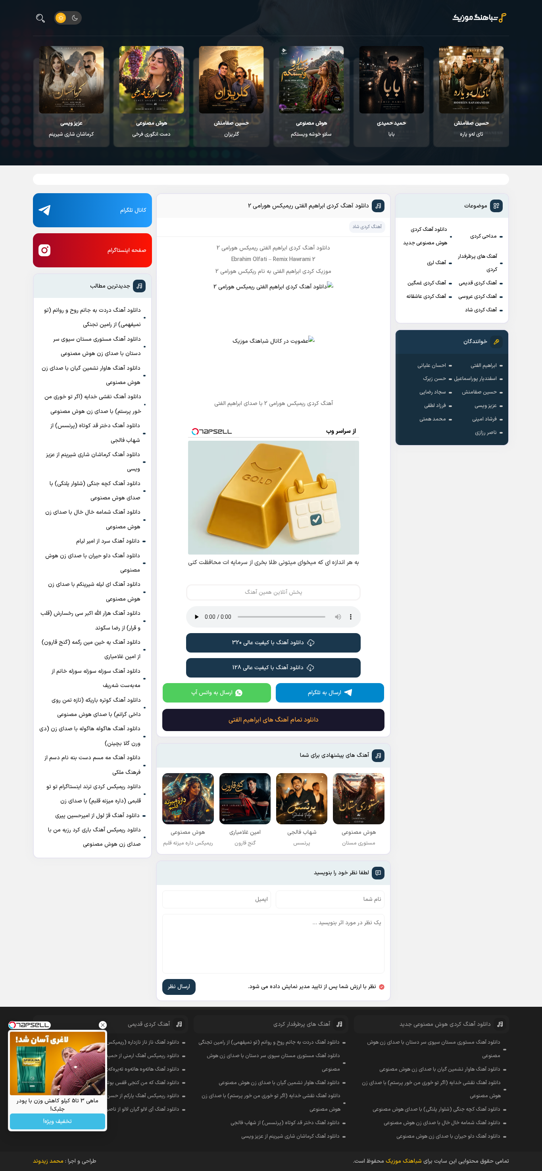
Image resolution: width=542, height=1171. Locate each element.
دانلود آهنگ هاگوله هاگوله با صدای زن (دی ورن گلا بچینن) (89, 736)
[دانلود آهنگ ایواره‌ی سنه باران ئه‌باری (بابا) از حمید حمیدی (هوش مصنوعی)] (471, 79)
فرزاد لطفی (435, 406)
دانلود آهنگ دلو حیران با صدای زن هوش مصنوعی (92, 563)
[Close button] (103, 1025)
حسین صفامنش (479, 392)
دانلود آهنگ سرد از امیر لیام (108, 541)
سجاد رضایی (432, 392)
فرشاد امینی (484, 419)
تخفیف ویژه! (57, 1121)
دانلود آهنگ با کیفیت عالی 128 (268, 668)
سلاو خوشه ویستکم (391, 128)
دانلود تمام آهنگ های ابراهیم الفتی (274, 720)
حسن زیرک (434, 379)
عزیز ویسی (486, 406)
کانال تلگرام (133, 210)
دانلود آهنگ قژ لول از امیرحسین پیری (97, 816)
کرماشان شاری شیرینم (151, 128)
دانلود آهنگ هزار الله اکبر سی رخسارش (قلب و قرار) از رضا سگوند (90, 620)
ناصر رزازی (486, 433)
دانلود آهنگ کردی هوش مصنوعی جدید (425, 236)
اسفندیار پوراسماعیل (475, 379)
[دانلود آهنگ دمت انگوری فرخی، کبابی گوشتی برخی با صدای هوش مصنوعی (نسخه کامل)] (231, 79)
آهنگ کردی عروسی (477, 297)
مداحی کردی (483, 236)
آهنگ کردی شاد (481, 310)
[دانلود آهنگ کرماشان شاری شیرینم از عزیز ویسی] (151, 79)
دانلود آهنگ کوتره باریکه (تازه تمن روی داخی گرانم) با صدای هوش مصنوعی (96, 707)
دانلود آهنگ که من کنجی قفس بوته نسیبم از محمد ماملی (118, 1083)
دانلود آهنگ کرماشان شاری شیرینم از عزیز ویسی (93, 462)
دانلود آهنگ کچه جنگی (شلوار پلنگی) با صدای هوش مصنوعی (95, 491)
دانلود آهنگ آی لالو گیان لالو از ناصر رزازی (136, 1109)
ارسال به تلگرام (324, 693)
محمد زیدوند (48, 1161)
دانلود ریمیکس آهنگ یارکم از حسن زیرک (137, 1096)
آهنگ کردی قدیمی (478, 283)
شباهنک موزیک (404, 1161)
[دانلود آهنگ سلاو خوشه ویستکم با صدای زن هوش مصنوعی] (391, 79)
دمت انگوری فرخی (231, 128)
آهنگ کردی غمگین (426, 283)
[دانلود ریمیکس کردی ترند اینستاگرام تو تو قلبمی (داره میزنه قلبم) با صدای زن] (71, 79)
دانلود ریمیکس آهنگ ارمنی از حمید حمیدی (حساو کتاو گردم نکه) (111, 1056)
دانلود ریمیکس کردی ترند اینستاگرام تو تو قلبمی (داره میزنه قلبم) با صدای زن (93, 794)
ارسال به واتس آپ (212, 693)
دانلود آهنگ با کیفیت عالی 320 (268, 643)
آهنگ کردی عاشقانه (426, 297)
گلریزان (311, 128)
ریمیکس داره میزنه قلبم (71, 128)
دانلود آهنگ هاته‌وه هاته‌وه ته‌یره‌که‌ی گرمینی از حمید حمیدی (116, 1069)
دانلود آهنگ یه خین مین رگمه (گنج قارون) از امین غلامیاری (91, 649)
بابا (471, 128)
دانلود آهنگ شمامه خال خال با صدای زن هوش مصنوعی (92, 519)
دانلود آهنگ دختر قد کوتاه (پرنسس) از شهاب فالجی (95, 433)
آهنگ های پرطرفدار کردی (477, 263)
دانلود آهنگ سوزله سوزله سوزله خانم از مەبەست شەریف (96, 678)
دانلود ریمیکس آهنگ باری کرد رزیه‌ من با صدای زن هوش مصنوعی (94, 837)
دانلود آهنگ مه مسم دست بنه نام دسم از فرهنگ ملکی (92, 765)
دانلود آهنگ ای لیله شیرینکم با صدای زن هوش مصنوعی (94, 591)
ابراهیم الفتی (484, 366)
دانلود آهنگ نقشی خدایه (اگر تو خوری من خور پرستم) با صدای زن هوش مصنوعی (92, 404)
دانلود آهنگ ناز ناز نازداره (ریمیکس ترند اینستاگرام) (125, 1042)
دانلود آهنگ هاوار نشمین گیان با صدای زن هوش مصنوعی (91, 375)
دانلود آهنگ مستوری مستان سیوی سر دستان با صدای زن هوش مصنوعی (97, 346)
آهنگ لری (436, 263)
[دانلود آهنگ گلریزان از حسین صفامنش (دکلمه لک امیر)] (311, 79)
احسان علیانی (431, 366)
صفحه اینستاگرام (127, 250)
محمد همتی (432, 419)
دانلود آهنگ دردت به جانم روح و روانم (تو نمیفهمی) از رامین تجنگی (92, 317)
